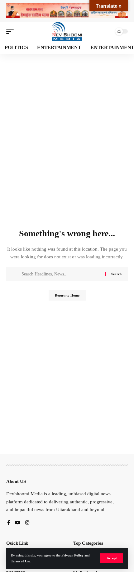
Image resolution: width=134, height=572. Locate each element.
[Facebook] (8, 523)
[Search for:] (61, 274)
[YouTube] (17, 523)
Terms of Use (20, 561)
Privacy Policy (72, 555)
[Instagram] (27, 523)
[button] (111, 558)
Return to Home (67, 295)
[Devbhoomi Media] (67, 31)
